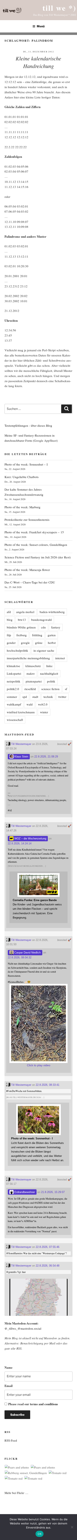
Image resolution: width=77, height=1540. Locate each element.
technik (48, 697)
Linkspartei (14, 673)
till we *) (59, 7)
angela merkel (25, 612)
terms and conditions (44, 1404)
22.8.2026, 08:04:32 (19, 957)
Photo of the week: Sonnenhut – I (26, 464)
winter (44, 712)
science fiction (50, 689)
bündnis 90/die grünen (21, 627)
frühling (37, 635)
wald (29, 704)
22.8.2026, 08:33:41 (47, 1084)
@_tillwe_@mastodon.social (23, 1328)
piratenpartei (34, 681)
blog (10, 620)
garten (52, 635)
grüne (39, 643)
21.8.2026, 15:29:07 (53, 1192)
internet (60, 658)
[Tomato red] (58, 1472)
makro (30, 673)
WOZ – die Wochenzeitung (30, 838)
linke (49, 666)
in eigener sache (43, 650)
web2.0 (42, 704)
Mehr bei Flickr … (16, 1493)
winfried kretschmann (21, 712)
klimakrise (13, 666)
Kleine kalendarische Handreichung (38, 62)
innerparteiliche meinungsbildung (28, 658)
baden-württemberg (52, 612)
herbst (52, 643)
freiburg (21, 635)
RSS (19, 1348)
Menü (41, 26)
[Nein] (72, 1527)
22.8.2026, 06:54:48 (47, 1265)
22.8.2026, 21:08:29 (46, 756)
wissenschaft (15, 720)
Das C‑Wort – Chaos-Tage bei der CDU (30, 582)
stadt (35, 697)
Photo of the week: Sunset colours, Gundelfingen (36, 545)
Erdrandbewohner (24, 1192)
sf (66, 689)
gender (11, 643)
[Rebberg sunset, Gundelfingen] (26, 1472)
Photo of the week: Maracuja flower (27, 570)
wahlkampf (14, 704)
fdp (9, 635)
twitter (62, 697)
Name (9, 1367)
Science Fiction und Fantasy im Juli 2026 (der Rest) (38, 557)
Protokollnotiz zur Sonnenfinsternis (27, 520)
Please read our (33, 1404)
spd (24, 697)
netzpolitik (13, 681)
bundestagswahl (41, 620)
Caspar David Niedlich (27, 952)
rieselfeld (30, 689)
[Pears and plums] (17, 1467)
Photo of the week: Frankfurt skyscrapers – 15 (34, 532)
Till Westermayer (20, 744)
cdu (43, 627)
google (25, 643)
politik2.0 (13, 689)
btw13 (22, 620)
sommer (12, 697)
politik (51, 681)
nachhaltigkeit (49, 673)
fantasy (55, 627)
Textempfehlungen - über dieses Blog (28, 425)
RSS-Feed (11, 1440)
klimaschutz (33, 666)
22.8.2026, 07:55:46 (47, 1246)
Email (9, 1385)
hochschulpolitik (17, 650)
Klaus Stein (21, 756)
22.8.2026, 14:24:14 (19, 843)
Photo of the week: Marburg (22, 507)
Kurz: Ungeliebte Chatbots (22, 477)
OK (39, 1533)
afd (9, 612)
